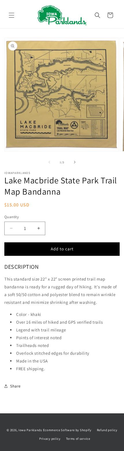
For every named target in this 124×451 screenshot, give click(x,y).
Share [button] (15, 386)
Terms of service (78, 439)
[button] (11, 15)
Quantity (11, 216)
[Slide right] (74, 162)
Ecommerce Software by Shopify (67, 430)
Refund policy (107, 430)
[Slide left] (49, 162)
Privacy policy (50, 439)
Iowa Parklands (30, 430)
